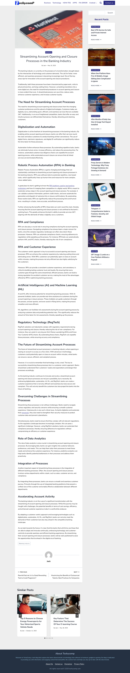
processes (25, 413)
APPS (75, 3)
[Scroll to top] (124, 669)
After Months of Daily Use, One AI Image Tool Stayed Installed (101, 122)
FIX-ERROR (83, 3)
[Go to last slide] (20, 615)
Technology (57, 3)
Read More (96, 40)
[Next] (77, 615)
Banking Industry (24, 543)
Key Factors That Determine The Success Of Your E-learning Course (65, 621)
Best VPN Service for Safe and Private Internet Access (101, 32)
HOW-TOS (67, 3)
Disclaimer (68, 664)
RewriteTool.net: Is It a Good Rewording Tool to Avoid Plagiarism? (32, 575)
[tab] (44, 638)
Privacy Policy (79, 664)
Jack (44, 65)
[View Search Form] (101, 3)
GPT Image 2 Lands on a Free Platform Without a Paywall (100, 257)
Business (47, 3)
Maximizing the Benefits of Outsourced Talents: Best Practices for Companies (65, 575)
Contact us (109, 3)
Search (110, 13)
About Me (49, 664)
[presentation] (32, 604)
